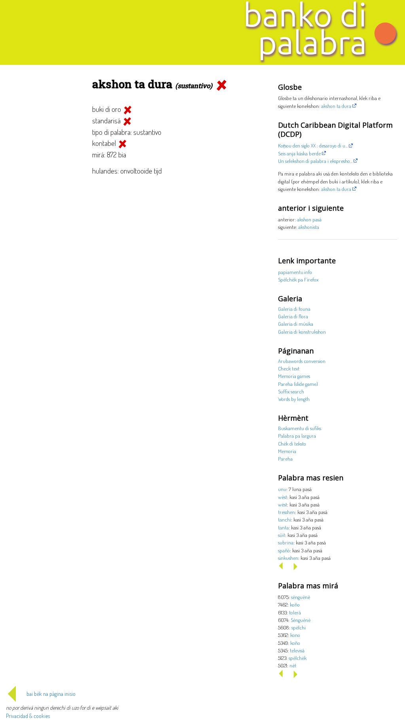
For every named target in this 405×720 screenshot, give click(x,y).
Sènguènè (300, 619)
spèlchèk (298, 657)
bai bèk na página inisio (51, 693)
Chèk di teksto (292, 443)
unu (282, 489)
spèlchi (298, 627)
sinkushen (288, 557)
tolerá (295, 612)
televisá (297, 650)
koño (295, 604)
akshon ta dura (336, 105)
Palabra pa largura (297, 435)
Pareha (285, 458)
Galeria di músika (295, 323)
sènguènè (300, 596)
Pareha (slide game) (298, 383)
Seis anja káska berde (299, 153)
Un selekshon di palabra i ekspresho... (315, 160)
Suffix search (291, 391)
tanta (283, 527)
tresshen (286, 511)
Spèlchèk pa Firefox (298, 279)
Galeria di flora (293, 316)
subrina (285, 542)
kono (295, 634)
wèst (282, 496)
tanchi (284, 519)
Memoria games (294, 375)
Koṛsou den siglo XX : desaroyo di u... (313, 145)
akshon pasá (309, 219)
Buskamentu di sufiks (299, 428)
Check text (288, 368)
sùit (281, 534)
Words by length (294, 398)
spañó (284, 550)
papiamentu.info (295, 271)
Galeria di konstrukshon (302, 331)
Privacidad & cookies (28, 715)
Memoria (287, 451)
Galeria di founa (294, 308)
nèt (293, 665)
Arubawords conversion (302, 360)
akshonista (308, 226)
